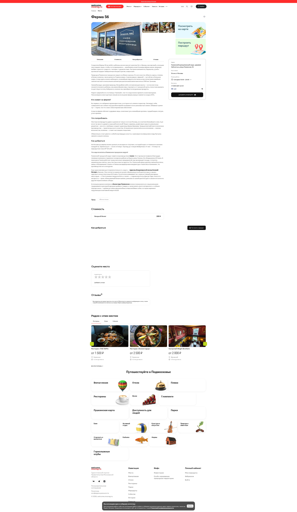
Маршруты (137, 6)
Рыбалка (126, 437)
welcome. (96, 468)
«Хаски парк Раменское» (121, 184)
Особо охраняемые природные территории (164, 477)
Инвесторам (159, 473)
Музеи (134, 396)
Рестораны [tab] (96, 321)
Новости (154, 6)
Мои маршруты (191, 473)
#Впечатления (103, 199)
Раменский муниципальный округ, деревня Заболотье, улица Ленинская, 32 (186, 66)
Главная (93, 11)
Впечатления (101, 382)
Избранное (189, 476)
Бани (95, 423)
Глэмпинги (167, 396)
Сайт (174, 89)
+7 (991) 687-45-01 (177, 86)
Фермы (154, 437)
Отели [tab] (106, 321)
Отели (135, 382)
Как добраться (137, 59)
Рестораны (100, 396)
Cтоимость (117, 59)
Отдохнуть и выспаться (98, 438)
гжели (131, 156)
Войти (187, 480)
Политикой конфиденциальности (162, 508)
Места (129, 6)
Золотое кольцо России (148, 1)
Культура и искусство (156, 424)
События (146, 6)
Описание (100, 59)
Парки (174, 410)
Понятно (190, 506)
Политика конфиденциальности (100, 492)
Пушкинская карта (104, 410)
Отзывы (155, 59)
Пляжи (174, 382)
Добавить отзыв (99, 282)
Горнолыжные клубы (102, 453)
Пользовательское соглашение (98, 487)
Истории (161, 6)
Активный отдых (126, 424)
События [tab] (115, 321)
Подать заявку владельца (125, 302)
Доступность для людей (141, 411)
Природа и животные (184, 424)
